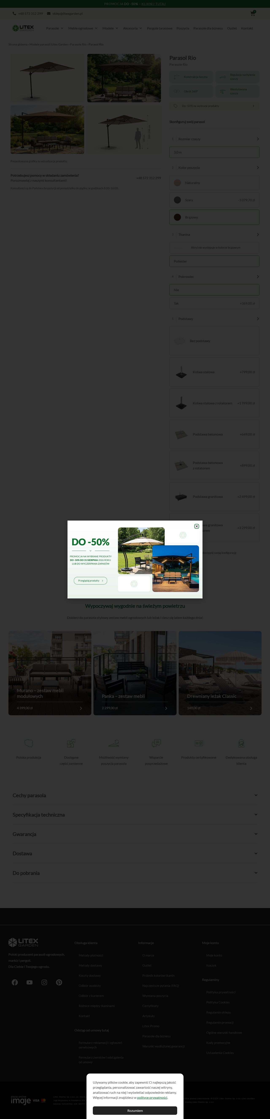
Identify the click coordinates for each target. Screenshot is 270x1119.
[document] (135, 559)
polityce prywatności (152, 1097)
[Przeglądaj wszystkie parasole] (135, 559)
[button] (196, 526)
